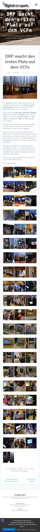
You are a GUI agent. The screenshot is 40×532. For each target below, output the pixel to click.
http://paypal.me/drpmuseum (20, 510)
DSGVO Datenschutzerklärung (27, 529)
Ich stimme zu (9, 529)
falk (9, 72)
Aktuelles (16, 72)
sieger (20, 468)
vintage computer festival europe (22, 470)
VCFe (26, 468)
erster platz (12, 468)
